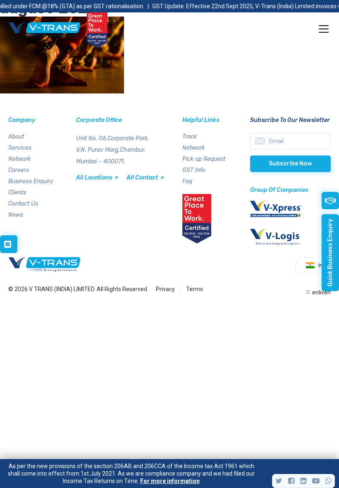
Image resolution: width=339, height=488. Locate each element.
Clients (17, 192)
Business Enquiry (30, 181)
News (15, 214)
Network (19, 159)
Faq (187, 181)
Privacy (165, 289)
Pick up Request (203, 159)
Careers (18, 170)
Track (189, 136)
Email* (290, 141)
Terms (194, 289)
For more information (170, 481)
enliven (321, 292)
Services (19, 147)
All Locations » (97, 177)
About (16, 136)
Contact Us (23, 203)
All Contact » (145, 177)
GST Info (193, 170)
